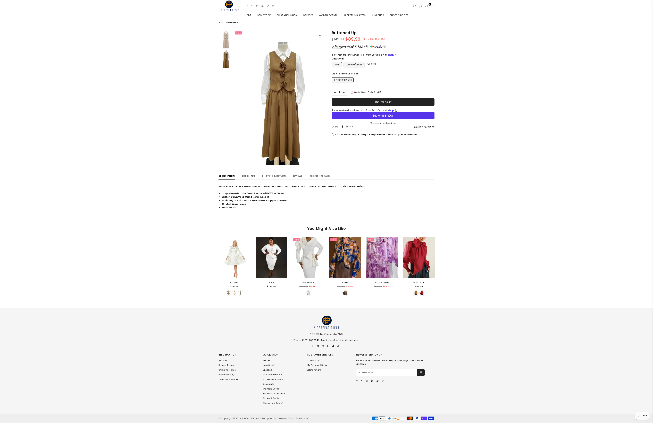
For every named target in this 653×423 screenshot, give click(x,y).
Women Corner (328, 15)
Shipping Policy (227, 370)
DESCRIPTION (227, 176)
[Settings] (432, 5)
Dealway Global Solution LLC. (293, 418)
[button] (383, 46)
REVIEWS (297, 176)
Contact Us (313, 360)
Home (248, 15)
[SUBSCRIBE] (421, 372)
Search (223, 360)
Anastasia (308, 282)
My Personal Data (317, 365)
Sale (238, 33)
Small (336, 64)
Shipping (337, 47)
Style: (345, 73)
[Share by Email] (351, 127)
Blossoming (382, 282)
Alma (271, 282)
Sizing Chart (314, 370)
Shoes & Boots (399, 15)
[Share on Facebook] (342, 127)
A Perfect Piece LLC (251, 418)
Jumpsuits (378, 15)
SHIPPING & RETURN (274, 176)
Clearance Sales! (287, 15)
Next (321, 98)
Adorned (234, 282)
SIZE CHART (248, 176)
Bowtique (418, 282)
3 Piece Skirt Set (342, 79)
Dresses (308, 15)
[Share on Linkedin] (347, 127)
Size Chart (372, 64)
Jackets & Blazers (355, 15)
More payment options (383, 123)
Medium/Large (354, 64)
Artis (345, 282)
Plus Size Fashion (272, 374)
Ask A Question (425, 126)
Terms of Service (228, 379)
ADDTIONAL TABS (319, 176)
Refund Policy (226, 365)
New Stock (264, 15)
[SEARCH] (415, 5)
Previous (237, 98)
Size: (338, 58)
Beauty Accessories (274, 393)
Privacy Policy (226, 374)
